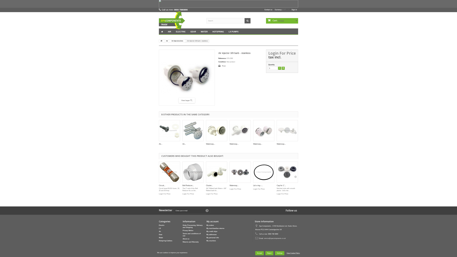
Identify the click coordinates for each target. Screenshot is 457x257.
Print (224, 66)
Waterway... (210, 144)
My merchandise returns (215, 228)
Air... (160, 144)
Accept (259, 253)
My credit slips (211, 231)
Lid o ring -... (258, 185)
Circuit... (162, 185)
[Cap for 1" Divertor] (287, 172)
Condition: (222, 62)
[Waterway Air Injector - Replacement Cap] (287, 130)
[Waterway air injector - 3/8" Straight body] (216, 130)
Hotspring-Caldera (165, 241)
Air (160, 231)
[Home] (162, 31)
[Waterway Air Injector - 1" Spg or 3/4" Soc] (263, 130)
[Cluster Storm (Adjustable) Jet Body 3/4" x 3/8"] (216, 172)
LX (160, 228)
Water (161, 238)
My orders (210, 225)
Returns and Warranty (191, 242)
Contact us (268, 10)
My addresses (211, 234)
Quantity (271, 65)
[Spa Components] (181, 21)
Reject (269, 253)
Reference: (222, 58)
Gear (160, 234)
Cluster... (209, 185)
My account (212, 221)
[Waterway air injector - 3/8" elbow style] (240, 130)
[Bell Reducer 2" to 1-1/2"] (193, 172)
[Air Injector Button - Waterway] (169, 130)
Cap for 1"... (281, 185)
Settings (280, 253)
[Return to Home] (161, 41)
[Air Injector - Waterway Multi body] (193, 130)
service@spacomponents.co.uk (275, 238)
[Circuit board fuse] (169, 172)
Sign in (294, 10)
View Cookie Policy (293, 253)
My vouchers (211, 241)
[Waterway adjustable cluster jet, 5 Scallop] (240, 172)
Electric (161, 225)
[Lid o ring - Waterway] (263, 172)
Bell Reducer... (188, 185)
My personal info (212, 238)
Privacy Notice (188, 230)
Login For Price (282, 53)
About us (186, 239)
